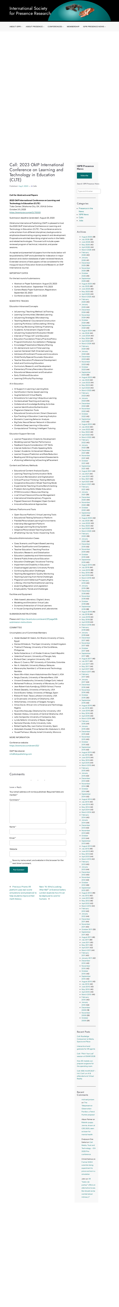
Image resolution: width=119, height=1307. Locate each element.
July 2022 (85, 427)
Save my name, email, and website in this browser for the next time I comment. (37, 861)
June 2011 (85, 942)
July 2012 (85, 896)
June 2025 (86, 289)
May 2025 (86, 291)
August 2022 (87, 424)
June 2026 (86, 242)
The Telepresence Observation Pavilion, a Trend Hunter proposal (88, 1109)
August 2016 (87, 705)
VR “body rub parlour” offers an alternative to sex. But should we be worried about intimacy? (89, 1188)
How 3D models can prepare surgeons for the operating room (85, 1063)
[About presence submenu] (43, 26)
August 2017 (87, 659)
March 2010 (86, 994)
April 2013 (85, 856)
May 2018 (85, 620)
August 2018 (87, 612)
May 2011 (85, 945)
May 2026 (86, 245)
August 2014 (87, 799)
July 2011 (85, 940)
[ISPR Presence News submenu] (105, 26)
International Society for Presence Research (30, 10)
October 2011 (87, 929)
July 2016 (85, 708)
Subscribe (84, 175)
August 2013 (87, 846)
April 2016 (86, 716)
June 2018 (86, 617)
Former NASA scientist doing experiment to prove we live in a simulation (88, 1168)
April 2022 (86, 435)
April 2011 (85, 948)
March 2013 (86, 859)
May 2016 (85, 713)
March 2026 (86, 250)
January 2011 (87, 958)
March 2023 (86, 390)
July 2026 (85, 239)
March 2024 (86, 343)
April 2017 (85, 669)
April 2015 (85, 763)
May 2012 (85, 901)
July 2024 (85, 333)
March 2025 (86, 297)
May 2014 (85, 807)
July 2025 (85, 286)
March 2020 (86, 531)
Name (13, 827)
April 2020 (86, 528)
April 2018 (85, 622)
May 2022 (86, 432)
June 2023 (86, 383)
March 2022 (86, 437)
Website (13, 849)
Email (13, 838)
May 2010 (86, 989)
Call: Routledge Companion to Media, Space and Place (85, 1039)
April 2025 (86, 294)
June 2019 (86, 570)
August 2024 (87, 331)
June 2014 (86, 804)
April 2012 (85, 903)
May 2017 (85, 666)
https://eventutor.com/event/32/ (24, 745)
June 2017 (86, 664)
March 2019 (86, 578)
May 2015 (85, 760)
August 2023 (87, 377)
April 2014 (86, 810)
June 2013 (86, 851)
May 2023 (86, 385)
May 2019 (85, 573)
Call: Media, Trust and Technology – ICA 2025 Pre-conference (89, 1148)
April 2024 (86, 341)
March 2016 (86, 718)
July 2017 (85, 661)
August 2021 (87, 471)
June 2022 (86, 429)
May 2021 (85, 479)
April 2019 (86, 575)
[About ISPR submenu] (21, 26)
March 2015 (86, 765)
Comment (15, 800)
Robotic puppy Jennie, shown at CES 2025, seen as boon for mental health (88, 1128)
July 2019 (85, 567)
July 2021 (85, 474)
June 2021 (86, 476)
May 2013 (85, 854)
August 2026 (87, 237)
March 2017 (86, 672)
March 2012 (86, 906)
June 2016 (86, 711)
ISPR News (84, 214)
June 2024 (86, 336)
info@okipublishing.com (21, 754)
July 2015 (85, 755)
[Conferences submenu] (62, 26)
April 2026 (86, 247)
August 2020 (87, 518)
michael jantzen (88, 1099)
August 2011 (86, 937)
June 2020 (86, 523)
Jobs (81, 220)
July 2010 (85, 984)
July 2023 (85, 380)
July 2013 (85, 849)
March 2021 (86, 484)
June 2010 (86, 987)
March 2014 (86, 812)
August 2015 (87, 752)
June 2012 (86, 898)
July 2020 (85, 521)
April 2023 (86, 388)
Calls (35, 186)
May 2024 (86, 338)
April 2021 (85, 482)
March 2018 (86, 625)
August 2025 (87, 284)
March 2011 (86, 950)
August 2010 (87, 981)
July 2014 (85, 802)
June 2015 (86, 757)
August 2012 (87, 893)
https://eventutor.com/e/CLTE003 (25, 212)
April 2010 (86, 992)
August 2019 (87, 565)
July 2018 (85, 614)
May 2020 (86, 526)
